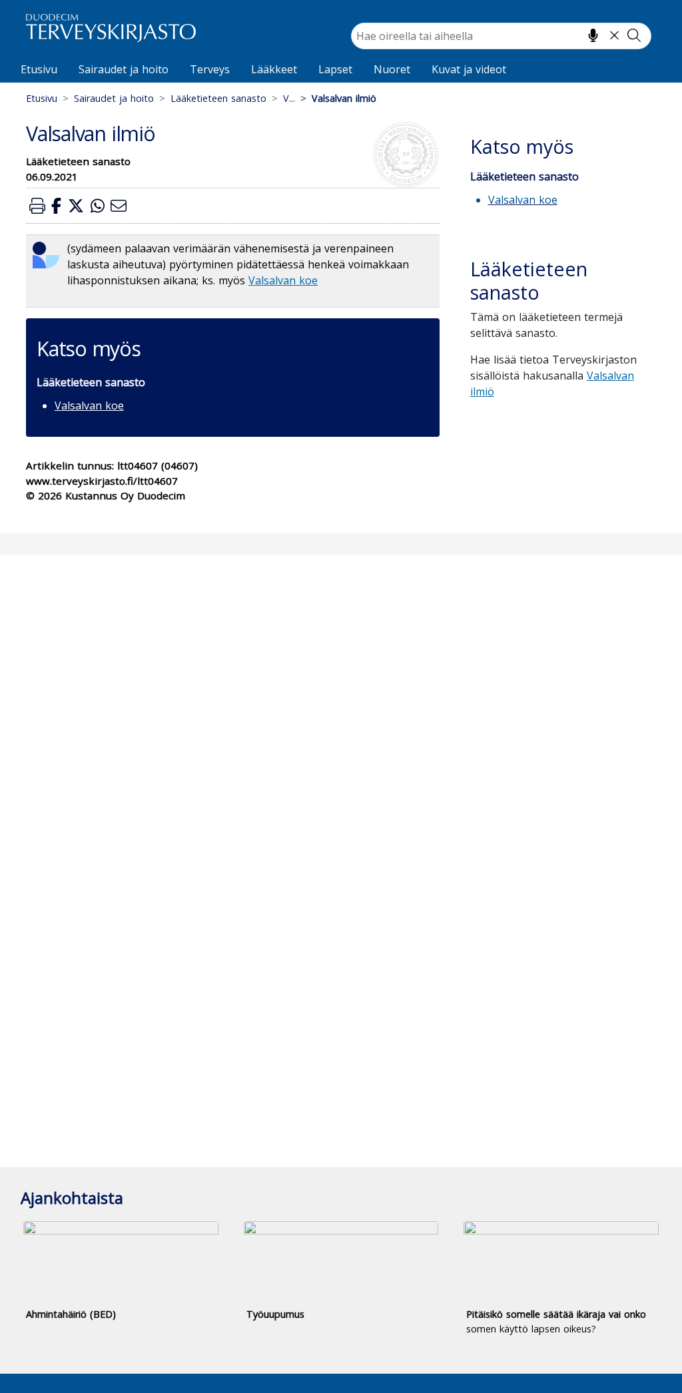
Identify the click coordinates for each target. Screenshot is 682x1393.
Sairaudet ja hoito (124, 69)
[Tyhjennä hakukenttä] (614, 35)
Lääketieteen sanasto (218, 98)
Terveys (210, 69)
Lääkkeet (274, 69)
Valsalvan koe (283, 280)
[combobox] (501, 36)
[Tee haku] (634, 35)
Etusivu (39, 69)
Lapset (335, 69)
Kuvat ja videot (469, 69)
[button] (37, 205)
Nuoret (392, 69)
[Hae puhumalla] (593, 35)
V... (289, 98)
